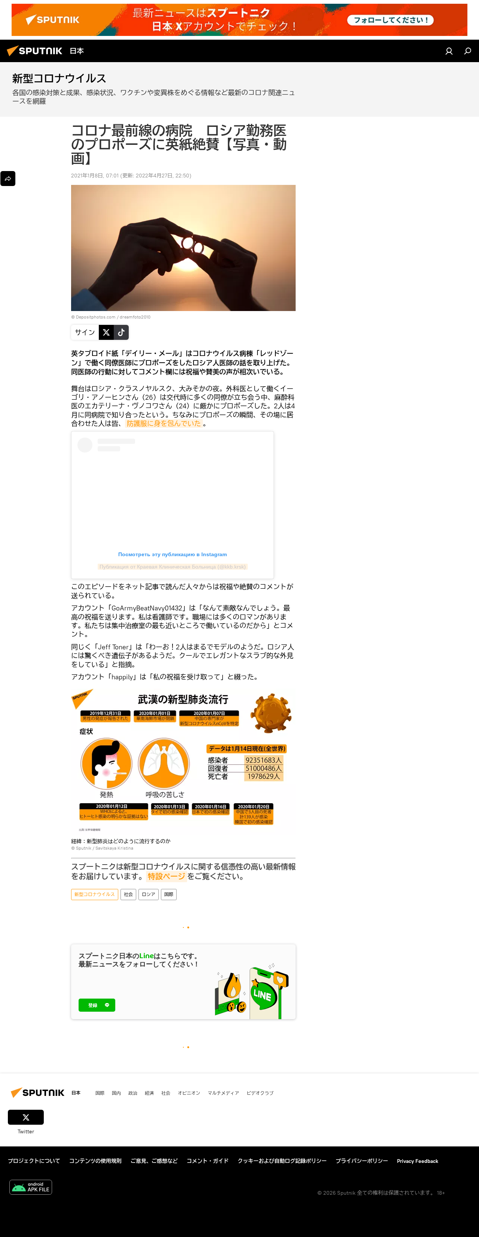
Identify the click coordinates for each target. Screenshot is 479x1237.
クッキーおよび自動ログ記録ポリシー (282, 1161)
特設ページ (166, 876)
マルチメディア (223, 1093)
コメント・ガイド (208, 1161)
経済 (149, 1093)
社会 (128, 894)
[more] (7, 178)
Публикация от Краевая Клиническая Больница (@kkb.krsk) (173, 567)
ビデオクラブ (260, 1093)
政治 (132, 1093)
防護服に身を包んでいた (164, 423)
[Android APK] (30, 1188)
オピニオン (189, 1093)
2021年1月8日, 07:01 (95, 175)
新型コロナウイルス (94, 894)
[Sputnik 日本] (37, 57)
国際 (168, 894)
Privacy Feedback (417, 1161)
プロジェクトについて (34, 1161)
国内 (116, 1093)
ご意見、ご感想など (154, 1161)
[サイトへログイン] (449, 50)
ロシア (148, 894)
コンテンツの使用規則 (95, 1161)
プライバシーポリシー (362, 1161)
